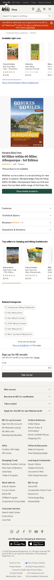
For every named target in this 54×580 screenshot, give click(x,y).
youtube (36, 532)
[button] (27, 122)
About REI (32, 486)
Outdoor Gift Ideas (10, 449)
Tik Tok (18, 532)
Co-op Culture (8, 490)
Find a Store (7, 516)
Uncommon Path (36, 471)
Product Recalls (16, 573)
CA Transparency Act (35, 573)
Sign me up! (27, 375)
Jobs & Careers (9, 486)
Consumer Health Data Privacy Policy (27, 570)
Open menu (49, 9)
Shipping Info (34, 438)
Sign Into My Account (12, 424)
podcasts (42, 532)
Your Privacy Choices (36, 563)
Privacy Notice (15, 567)
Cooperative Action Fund (39, 490)
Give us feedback (21, 345)
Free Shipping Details (37, 453)
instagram (12, 532)
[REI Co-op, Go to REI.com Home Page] (6, 9)
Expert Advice (34, 464)
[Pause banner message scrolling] (51, 22)
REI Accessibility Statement (37, 576)
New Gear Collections (12, 468)
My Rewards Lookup (11, 427)
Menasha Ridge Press (12, 152)
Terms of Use (14, 563)
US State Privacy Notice (34, 567)
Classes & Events (35, 468)
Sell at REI (6, 494)
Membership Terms (13, 576)
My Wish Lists (8, 431)
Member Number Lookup (14, 464)
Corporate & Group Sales (13, 501)
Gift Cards (6, 453)
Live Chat (6, 520)
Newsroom (33, 494)
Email (4, 363)
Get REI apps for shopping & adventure (27, 539)
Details (37, 357)
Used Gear (7, 471)
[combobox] (27, 16)
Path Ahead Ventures (37, 475)
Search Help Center (11, 512)
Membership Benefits (12, 435)
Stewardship (34, 501)
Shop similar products (26, 191)
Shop (14, 9)
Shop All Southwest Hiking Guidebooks (20, 82)
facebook (24, 532)
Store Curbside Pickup (38, 434)
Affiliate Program (9, 497)
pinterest (30, 532)
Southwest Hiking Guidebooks (17, 33)
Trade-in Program (10, 475)
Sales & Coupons (36, 449)
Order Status (34, 424)
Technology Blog (36, 497)
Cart (44, 9)
